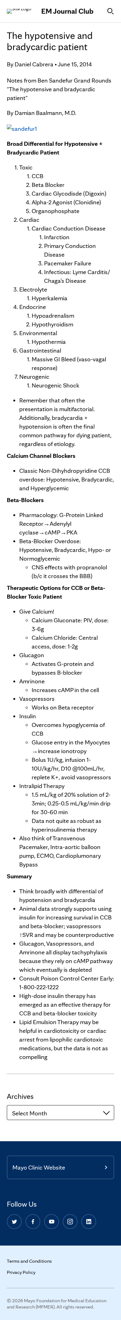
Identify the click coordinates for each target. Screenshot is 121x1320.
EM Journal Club (67, 11)
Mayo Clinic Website (38, 1167)
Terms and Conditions (29, 1261)
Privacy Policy (21, 1272)
